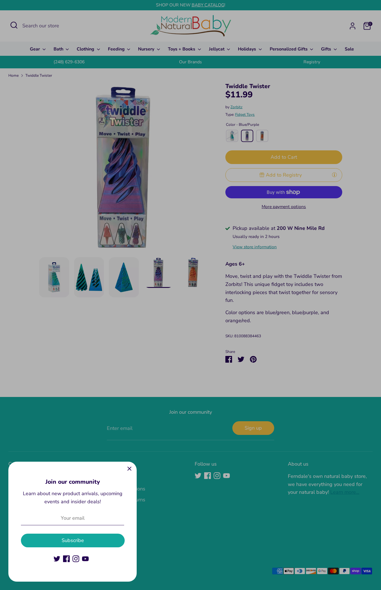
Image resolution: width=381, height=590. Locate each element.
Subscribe (73, 540)
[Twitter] (57, 558)
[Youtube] (85, 558)
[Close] (129, 469)
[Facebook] (66, 558)
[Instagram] (76, 558)
